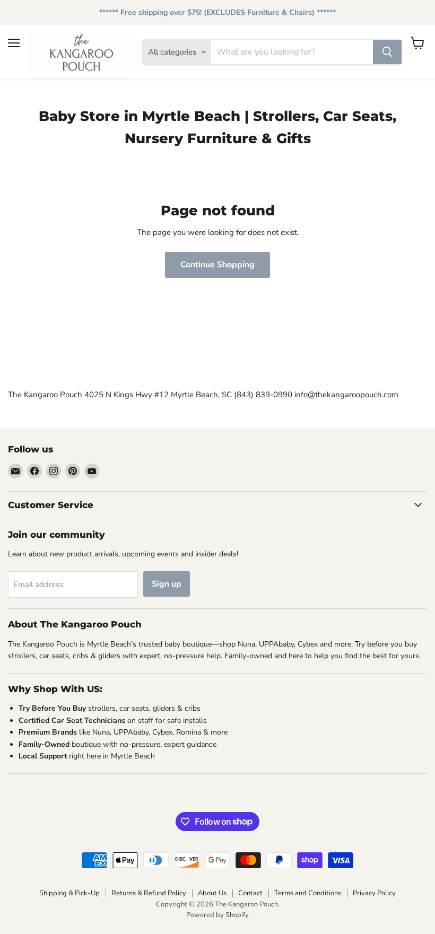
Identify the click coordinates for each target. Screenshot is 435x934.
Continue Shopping (217, 264)
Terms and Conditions (307, 893)
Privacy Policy (374, 893)
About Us (212, 893)
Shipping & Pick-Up (69, 893)
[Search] (387, 52)
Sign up (166, 584)
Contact (250, 893)
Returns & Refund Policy (148, 893)
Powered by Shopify (217, 915)
